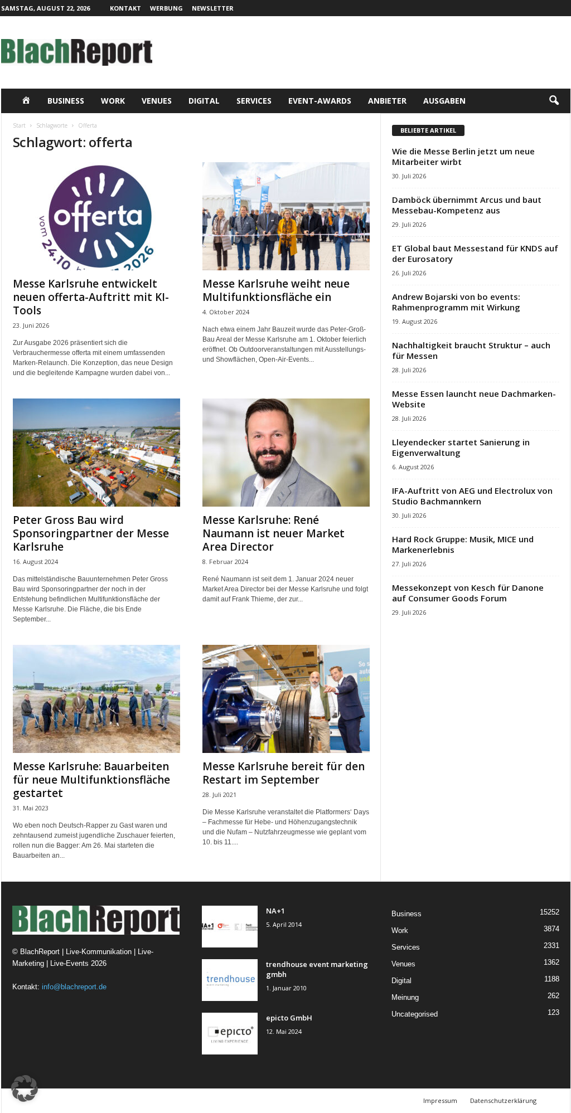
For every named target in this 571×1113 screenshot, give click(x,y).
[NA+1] (230, 926)
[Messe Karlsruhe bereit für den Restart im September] (286, 699)
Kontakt (125, 8)
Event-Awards (319, 100)
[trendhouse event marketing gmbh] (230, 980)
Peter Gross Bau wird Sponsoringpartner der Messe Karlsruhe (91, 533)
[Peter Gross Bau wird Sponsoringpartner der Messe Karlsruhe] (96, 452)
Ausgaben (444, 100)
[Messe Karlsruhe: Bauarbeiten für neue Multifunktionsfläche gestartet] (96, 699)
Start (19, 125)
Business (65, 100)
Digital (204, 100)
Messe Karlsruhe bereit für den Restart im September (283, 773)
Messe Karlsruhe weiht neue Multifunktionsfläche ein (276, 290)
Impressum (440, 1100)
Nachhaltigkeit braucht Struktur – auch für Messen (471, 350)
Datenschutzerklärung (503, 1100)
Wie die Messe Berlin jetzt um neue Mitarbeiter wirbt (463, 156)
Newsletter (213, 8)
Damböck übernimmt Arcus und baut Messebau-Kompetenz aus (466, 205)
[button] (553, 101)
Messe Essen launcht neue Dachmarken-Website (474, 399)
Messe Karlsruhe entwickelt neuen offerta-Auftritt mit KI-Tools (91, 297)
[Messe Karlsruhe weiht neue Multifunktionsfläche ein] (286, 216)
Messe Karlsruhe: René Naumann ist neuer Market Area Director (273, 533)
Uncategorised (414, 1014)
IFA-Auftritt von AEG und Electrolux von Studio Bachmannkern (472, 496)
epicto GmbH (289, 1018)
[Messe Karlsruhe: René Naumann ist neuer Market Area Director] (286, 452)
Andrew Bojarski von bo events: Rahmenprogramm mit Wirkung (456, 302)
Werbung (166, 8)
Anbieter (387, 100)
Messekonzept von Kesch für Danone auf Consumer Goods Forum (468, 593)
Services (254, 100)
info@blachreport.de (74, 987)
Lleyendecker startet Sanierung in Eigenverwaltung (461, 447)
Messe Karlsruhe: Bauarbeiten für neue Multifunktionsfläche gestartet (91, 779)
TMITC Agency (110, 1100)
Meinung (405, 997)
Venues (157, 100)
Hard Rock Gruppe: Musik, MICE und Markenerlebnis (463, 544)
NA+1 (275, 911)
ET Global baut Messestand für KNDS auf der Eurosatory (475, 253)
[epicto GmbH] (230, 1033)
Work (113, 100)
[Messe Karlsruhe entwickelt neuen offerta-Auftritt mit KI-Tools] (96, 216)
